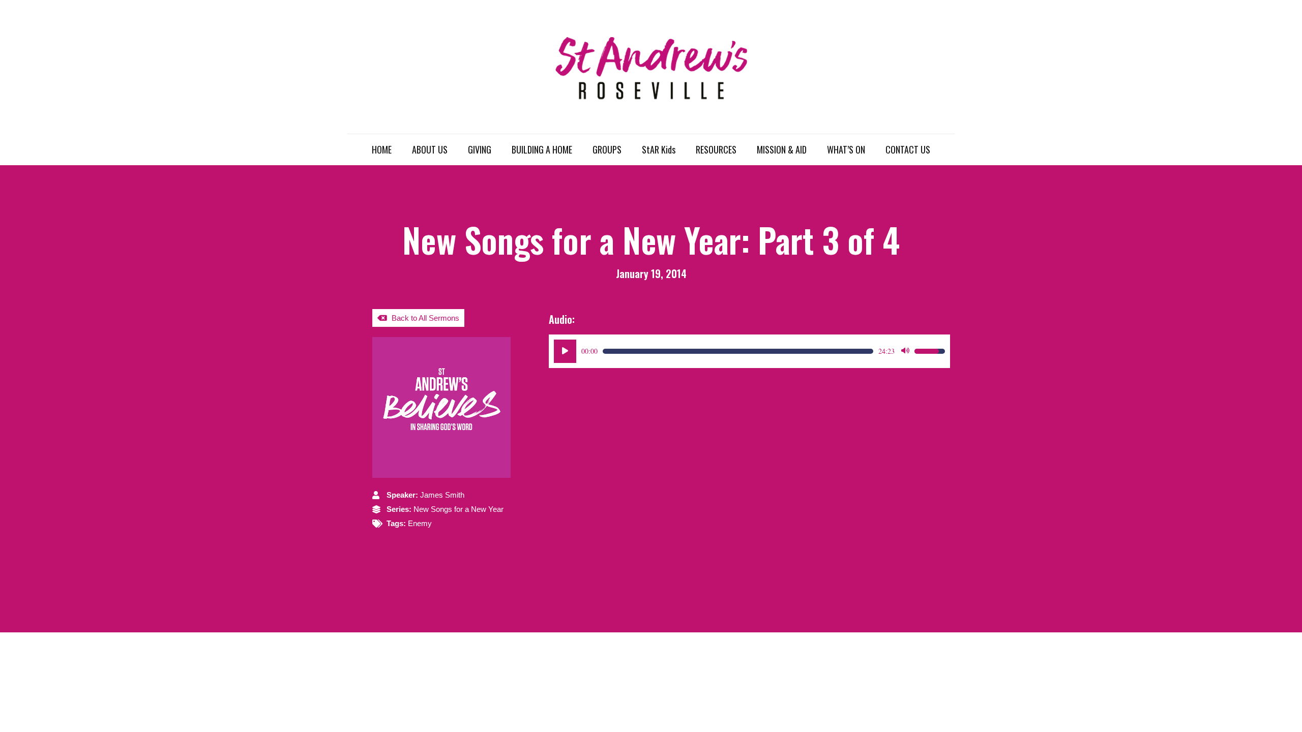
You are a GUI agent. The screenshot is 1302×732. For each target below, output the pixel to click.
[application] (749, 351)
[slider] (738, 351)
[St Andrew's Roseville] (651, 67)
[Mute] (905, 351)
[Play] (565, 351)
